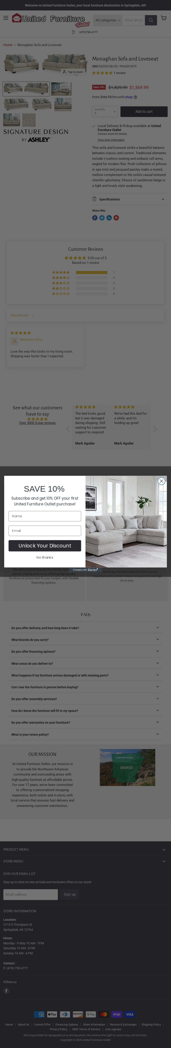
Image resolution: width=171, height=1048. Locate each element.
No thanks (45, 557)
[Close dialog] (161, 481)
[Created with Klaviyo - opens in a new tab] (85, 569)
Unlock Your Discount (44, 545)
